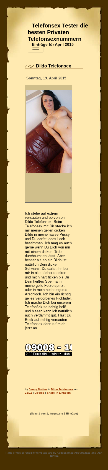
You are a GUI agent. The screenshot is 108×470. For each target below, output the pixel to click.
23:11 (28, 392)
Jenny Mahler (38, 389)
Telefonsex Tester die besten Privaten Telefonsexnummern (58, 32)
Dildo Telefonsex (53, 66)
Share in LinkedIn (59, 392)
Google (39, 392)
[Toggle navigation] (35, 47)
